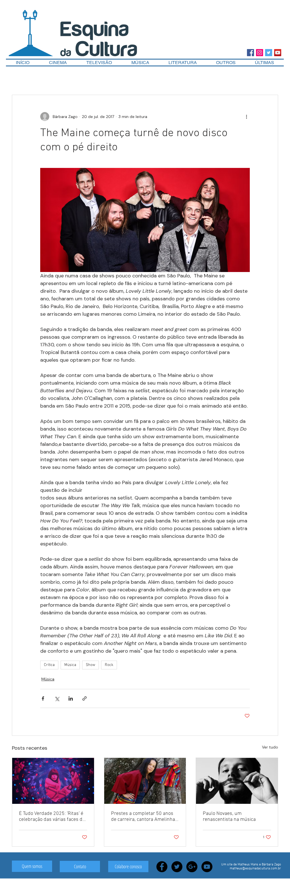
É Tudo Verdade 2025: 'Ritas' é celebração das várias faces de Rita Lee (52, 817)
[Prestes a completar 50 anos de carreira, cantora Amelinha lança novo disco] (145, 781)
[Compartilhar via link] (84, 698)
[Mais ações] (246, 116)
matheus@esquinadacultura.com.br (255, 868)
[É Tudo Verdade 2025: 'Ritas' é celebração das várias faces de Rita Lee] (53, 781)
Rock (109, 665)
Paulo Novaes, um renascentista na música (229, 817)
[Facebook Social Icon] (250, 52)
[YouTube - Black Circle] (206, 866)
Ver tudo (270, 747)
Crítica (49, 665)
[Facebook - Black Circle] (161, 866)
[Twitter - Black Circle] (176, 866)
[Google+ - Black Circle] (191, 866)
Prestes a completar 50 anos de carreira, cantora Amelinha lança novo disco (143, 817)
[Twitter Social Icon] (268, 52)
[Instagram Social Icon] (259, 52)
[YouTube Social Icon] (277, 52)
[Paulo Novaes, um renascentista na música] (237, 781)
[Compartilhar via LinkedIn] (70, 698)
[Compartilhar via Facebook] (43, 698)
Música (70, 665)
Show (90, 665)
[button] (225, 63)
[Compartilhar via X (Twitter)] (56, 698)
